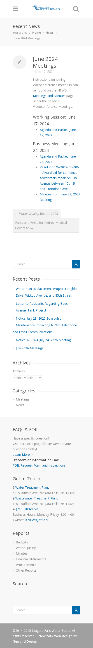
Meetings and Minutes (49, 96)
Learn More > (23, 454)
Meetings (22, 399)
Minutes (22, 553)
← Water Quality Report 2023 (36, 213)
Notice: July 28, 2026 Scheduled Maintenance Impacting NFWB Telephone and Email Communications (45, 325)
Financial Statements (31, 559)
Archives (19, 371)
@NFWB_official (36, 520)
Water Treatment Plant (32, 487)
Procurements (26, 565)
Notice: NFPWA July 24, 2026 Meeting (43, 340)
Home (36, 32)
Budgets (22, 542)
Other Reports (26, 570)
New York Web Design (55, 636)
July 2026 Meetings (29, 348)
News (49, 32)
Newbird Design (25, 641)
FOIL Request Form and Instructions (39, 465)
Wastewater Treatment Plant (36, 498)
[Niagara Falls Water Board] (46, 8)
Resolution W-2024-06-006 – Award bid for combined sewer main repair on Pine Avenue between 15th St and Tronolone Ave (59, 178)
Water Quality (26, 548)
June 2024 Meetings (45, 62)
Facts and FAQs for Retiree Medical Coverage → (41, 225)
